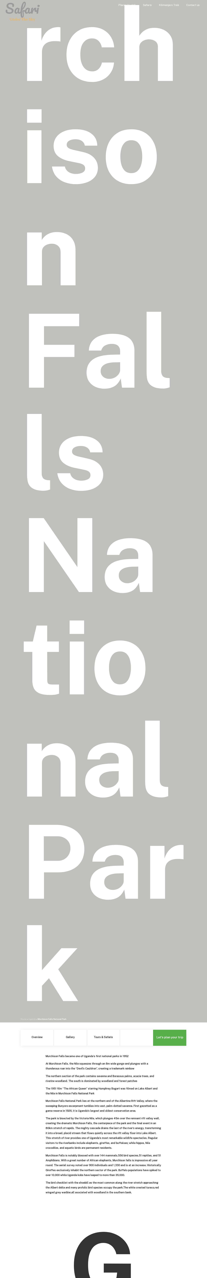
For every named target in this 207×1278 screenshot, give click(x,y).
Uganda (32, 1019)
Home (23, 1019)
